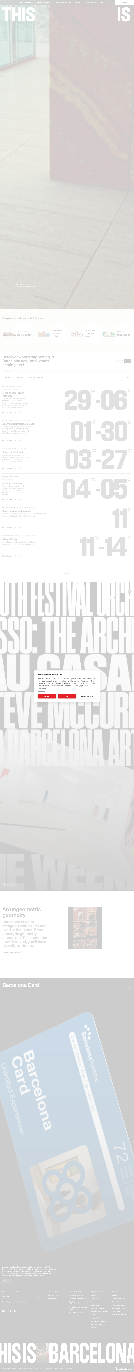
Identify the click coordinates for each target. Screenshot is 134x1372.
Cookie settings (87, 696)
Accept (46, 696)
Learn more (41, 691)
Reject (67, 696)
